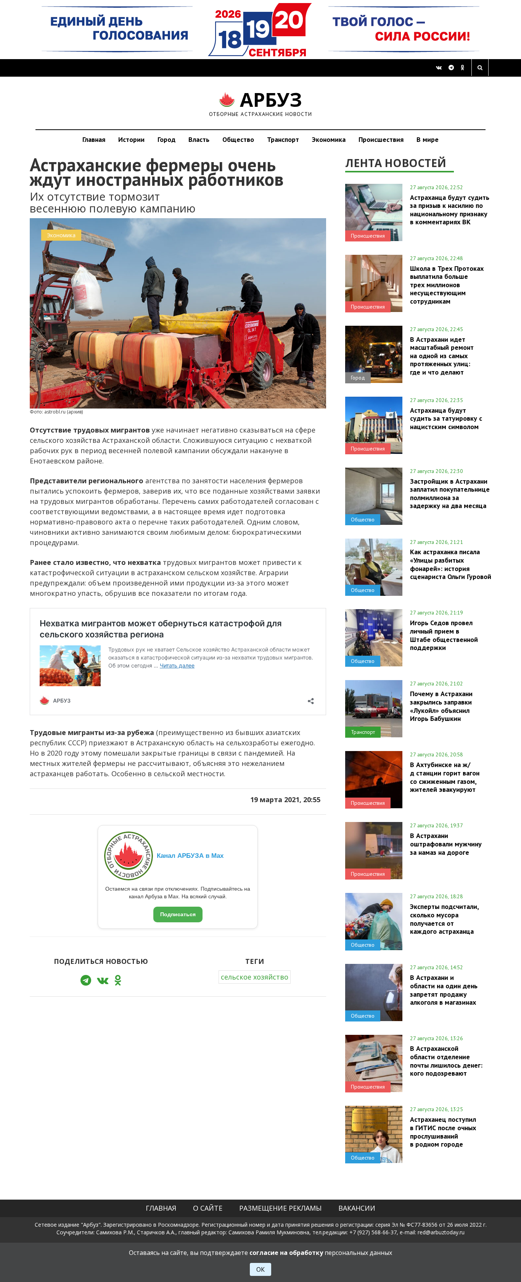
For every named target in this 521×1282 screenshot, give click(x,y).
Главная (93, 139)
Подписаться (178, 914)
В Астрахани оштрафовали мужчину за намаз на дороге (446, 843)
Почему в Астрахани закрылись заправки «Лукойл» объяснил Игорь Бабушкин (441, 705)
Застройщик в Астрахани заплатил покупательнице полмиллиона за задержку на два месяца (450, 493)
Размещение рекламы (280, 1208)
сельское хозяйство (254, 976)
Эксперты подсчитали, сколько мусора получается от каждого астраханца (444, 918)
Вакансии (356, 1208)
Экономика (329, 139)
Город (166, 139)
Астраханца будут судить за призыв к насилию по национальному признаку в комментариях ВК (449, 209)
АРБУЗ (260, 102)
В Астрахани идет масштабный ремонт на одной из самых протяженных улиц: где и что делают (442, 355)
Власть (198, 139)
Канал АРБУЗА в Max (190, 855)
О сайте (207, 1208)
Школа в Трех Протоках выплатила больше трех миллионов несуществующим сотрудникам (447, 285)
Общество (238, 139)
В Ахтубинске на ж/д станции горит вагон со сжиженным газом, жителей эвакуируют (444, 776)
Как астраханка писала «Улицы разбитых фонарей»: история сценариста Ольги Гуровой (450, 564)
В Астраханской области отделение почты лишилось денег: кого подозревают (446, 1060)
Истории (131, 139)
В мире (427, 139)
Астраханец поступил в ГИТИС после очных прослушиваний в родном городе (443, 1131)
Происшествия (381, 139)
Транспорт (283, 139)
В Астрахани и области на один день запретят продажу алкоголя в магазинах (444, 989)
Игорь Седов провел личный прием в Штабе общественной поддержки (444, 634)
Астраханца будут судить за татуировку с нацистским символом (446, 418)
